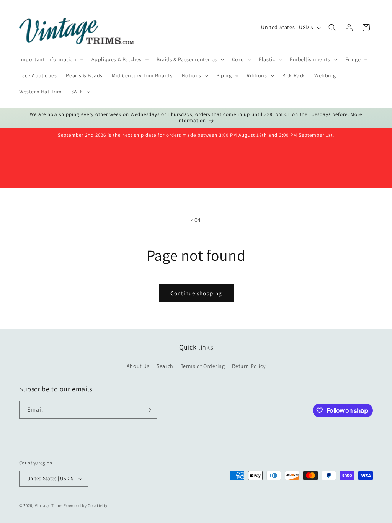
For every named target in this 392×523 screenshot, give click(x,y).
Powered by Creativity (86, 505)
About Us (138, 366)
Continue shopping (196, 293)
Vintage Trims (49, 505)
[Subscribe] (148, 410)
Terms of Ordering (203, 366)
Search (165, 366)
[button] (51, 59)
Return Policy (248, 366)
